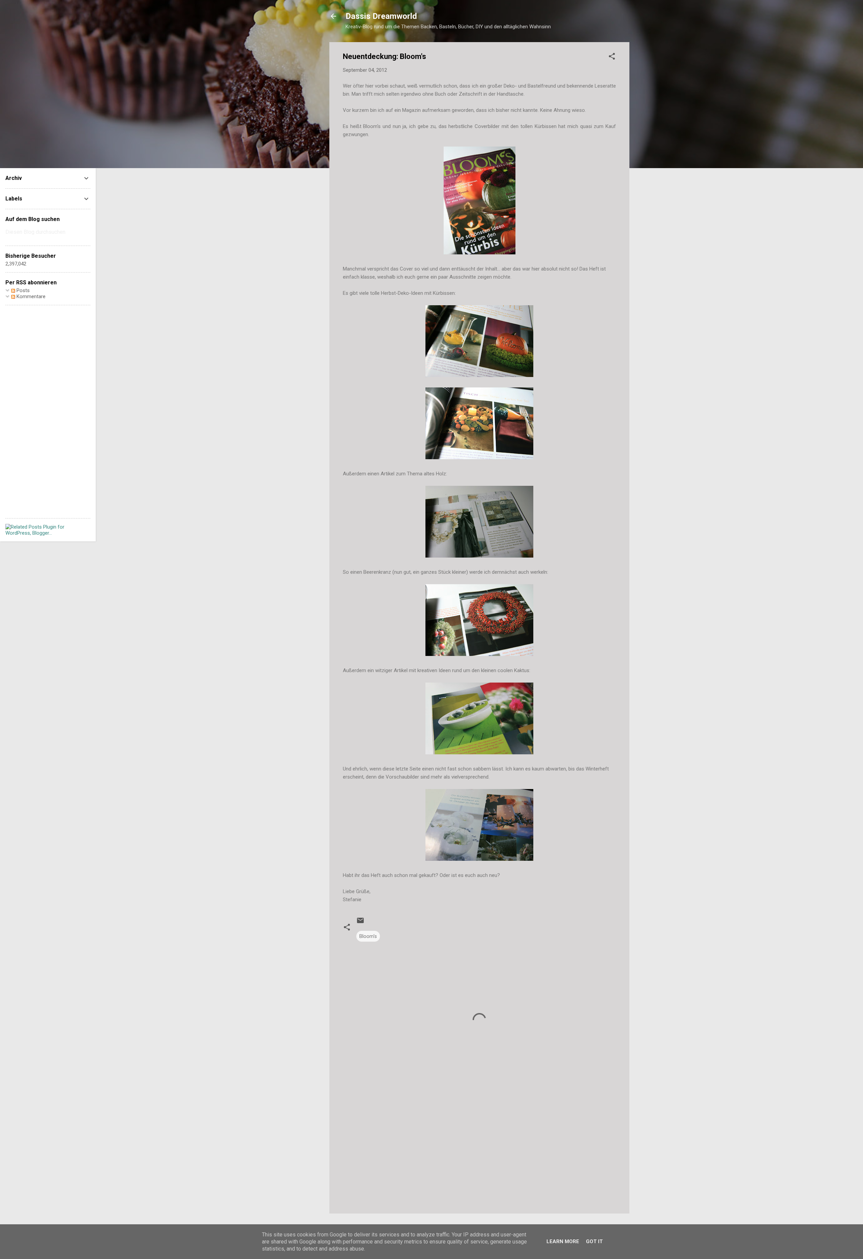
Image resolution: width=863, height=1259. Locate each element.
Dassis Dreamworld (381, 16)
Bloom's (368, 936)
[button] (612, 57)
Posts (22, 290)
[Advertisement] (479, 1151)
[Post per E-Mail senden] (360, 923)
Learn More (562, 1241)
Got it (594, 1241)
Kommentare (30, 296)
